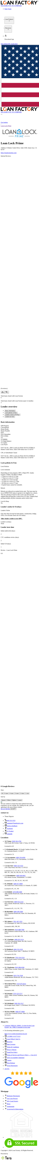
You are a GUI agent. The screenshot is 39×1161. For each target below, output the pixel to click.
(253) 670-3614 (21, 984)
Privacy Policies (11, 1049)
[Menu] (1, 114)
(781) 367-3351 (17, 921)
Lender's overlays (6, 522)
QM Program (5, 426)
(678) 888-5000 (17, 892)
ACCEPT (13, 809)
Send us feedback (12, 826)
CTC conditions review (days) (10, 537)
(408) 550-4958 (20, 857)
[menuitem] (9, 20)
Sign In (3, 44)
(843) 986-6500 (19, 967)
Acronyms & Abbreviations (15, 1109)
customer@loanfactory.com (15, 823)
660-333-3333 (11, 820)
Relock (3, 488)
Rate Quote (8, 9)
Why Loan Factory (12, 1101)
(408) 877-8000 (18, 884)
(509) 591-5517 (19, 1003)
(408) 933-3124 (18, 902)
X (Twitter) (10, 831)
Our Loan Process (12, 1098)
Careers (9, 1060)
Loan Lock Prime (6, 126)
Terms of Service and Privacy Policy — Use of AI (22, 1055)
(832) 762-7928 (18, 975)
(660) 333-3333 (18, 866)
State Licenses (11, 1044)
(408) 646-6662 (20, 875)
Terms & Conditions (13, 1047)
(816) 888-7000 (19, 929)
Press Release (11, 1063)
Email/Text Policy (12, 1052)
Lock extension (5, 469)
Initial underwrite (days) (8, 531)
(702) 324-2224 (19, 957)
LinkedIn (9, 834)
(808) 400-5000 (18, 911)
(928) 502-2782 (16, 841)
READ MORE (5, 809)
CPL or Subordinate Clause (9, 452)
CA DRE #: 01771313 (13, 1036)
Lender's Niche (5, 510)
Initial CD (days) (6, 544)
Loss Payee (4, 444)
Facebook (10, 828)
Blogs (8, 1104)
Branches (9, 1042)
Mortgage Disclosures (13, 1096)
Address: (3, 148)
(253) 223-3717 (17, 993)
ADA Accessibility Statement (15, 1057)
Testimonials (10, 1106)
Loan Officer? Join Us (13, 1039)
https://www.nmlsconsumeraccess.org (16, 1034)
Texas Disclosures (12, 1065)
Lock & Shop (5, 501)
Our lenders (4, 122)
